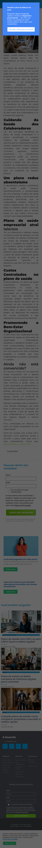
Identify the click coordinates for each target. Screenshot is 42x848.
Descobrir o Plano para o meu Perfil (21, 29)
